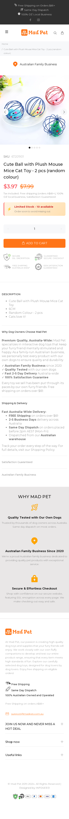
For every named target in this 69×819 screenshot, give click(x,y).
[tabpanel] (34, 110)
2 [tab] (32, 148)
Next (64, 112)
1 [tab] (29, 148)
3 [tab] (34, 148)
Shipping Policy (42, 449)
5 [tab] (39, 148)
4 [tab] (37, 148)
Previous (5, 112)
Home (5, 44)
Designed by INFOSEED (34, 787)
